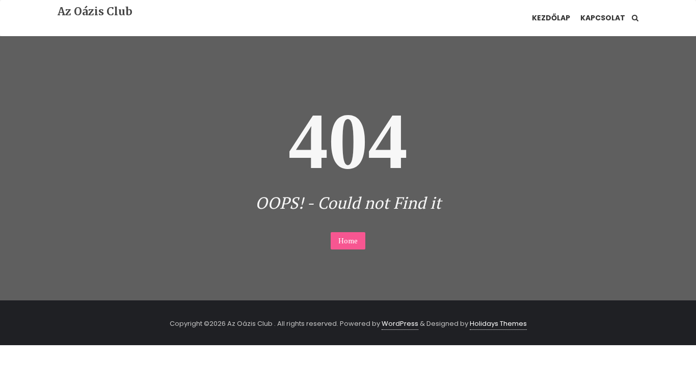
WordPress (400, 323)
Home (348, 240)
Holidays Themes (498, 323)
